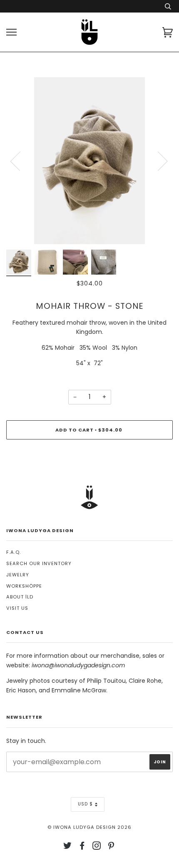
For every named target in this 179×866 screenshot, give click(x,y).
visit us (17, 608)
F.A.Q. (13, 552)
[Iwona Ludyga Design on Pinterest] (111, 847)
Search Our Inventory (39, 563)
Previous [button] (20, 161)
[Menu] (11, 32)
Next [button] (157, 161)
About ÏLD (19, 596)
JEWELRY (17, 574)
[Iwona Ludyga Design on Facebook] (82, 847)
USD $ (85, 804)
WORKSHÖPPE (24, 586)
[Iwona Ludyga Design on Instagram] (96, 847)
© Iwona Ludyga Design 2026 (89, 827)
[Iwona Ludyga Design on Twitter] (67, 847)
